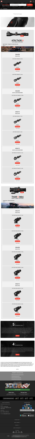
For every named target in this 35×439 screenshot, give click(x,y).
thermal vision (16, 362)
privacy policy (25, 436)
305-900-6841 (6, 406)
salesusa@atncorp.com (7, 413)
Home (1, 8)
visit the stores (17, 389)
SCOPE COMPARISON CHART (8, 398)
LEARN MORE (17, 71)
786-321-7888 (3, 408)
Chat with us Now (8, 407)
